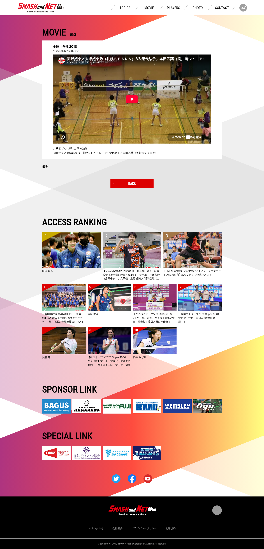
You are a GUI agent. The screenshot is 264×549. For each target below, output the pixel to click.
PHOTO (198, 8)
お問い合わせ (95, 528)
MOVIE (149, 8)
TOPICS (125, 8)
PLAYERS (173, 8)
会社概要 (117, 528)
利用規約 (171, 528)
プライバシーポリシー (144, 528)
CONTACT (222, 8)
